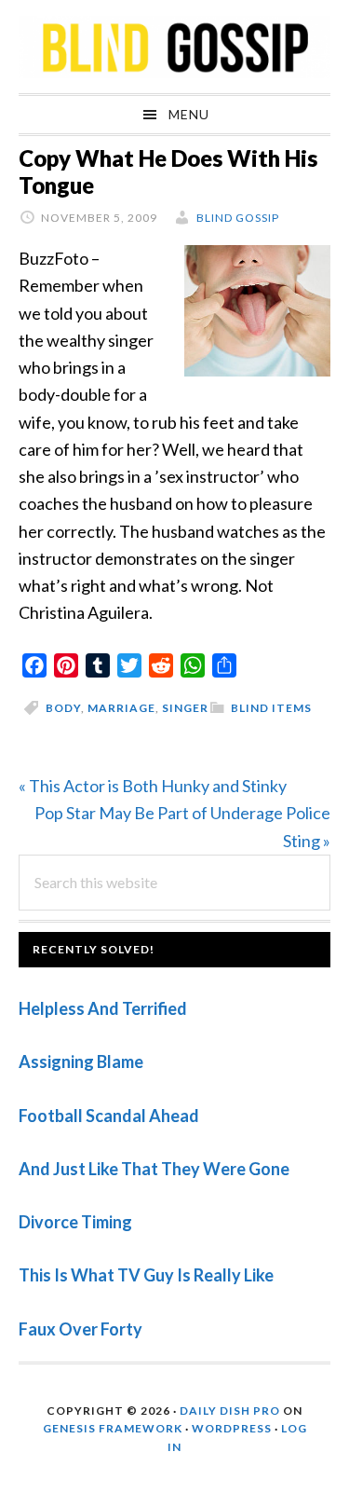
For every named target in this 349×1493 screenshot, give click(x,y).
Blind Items (271, 708)
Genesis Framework (112, 1428)
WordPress (232, 1428)
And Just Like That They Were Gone (154, 1168)
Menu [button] (188, 114)
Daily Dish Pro (230, 1411)
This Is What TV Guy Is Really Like (146, 1275)
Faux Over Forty (80, 1329)
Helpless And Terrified (103, 1008)
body (63, 708)
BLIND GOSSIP (174, 46)
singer (185, 708)
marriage (121, 708)
